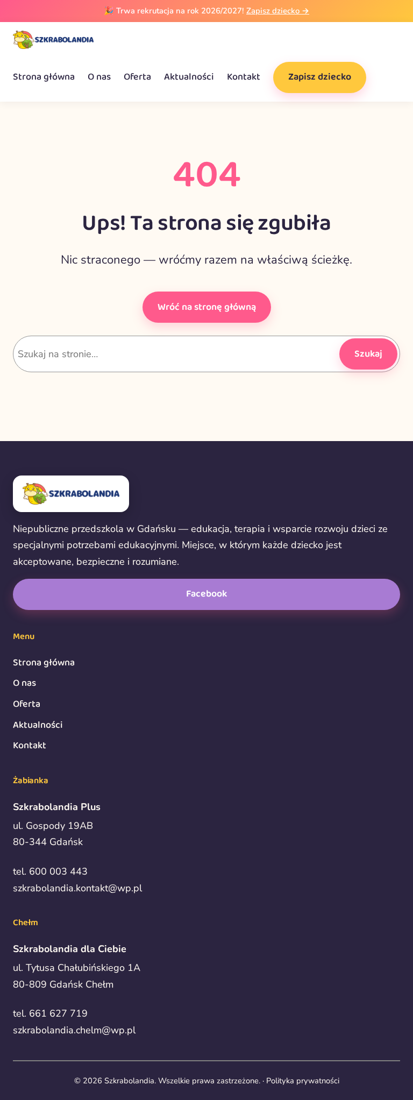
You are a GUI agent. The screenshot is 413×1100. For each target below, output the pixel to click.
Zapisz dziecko (319, 76)
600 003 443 (58, 871)
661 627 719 (58, 1013)
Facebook (206, 593)
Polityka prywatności (302, 1080)
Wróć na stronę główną (207, 307)
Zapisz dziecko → (277, 10)
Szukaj (368, 353)
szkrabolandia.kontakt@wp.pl (77, 888)
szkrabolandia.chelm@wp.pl (74, 1030)
